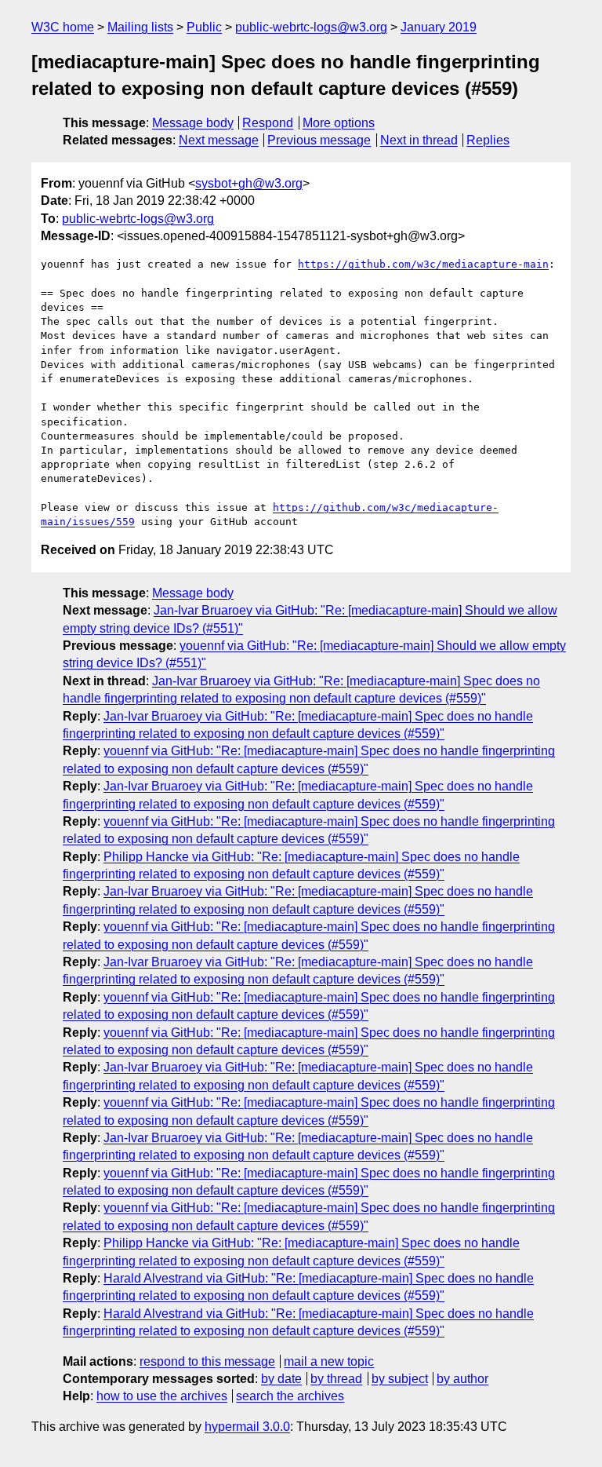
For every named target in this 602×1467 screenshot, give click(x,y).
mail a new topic (329, 1361)
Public (204, 27)
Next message (219, 140)
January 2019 (439, 27)
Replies (488, 140)
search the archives (290, 1396)
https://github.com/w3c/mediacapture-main (423, 264)
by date (281, 1378)
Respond (267, 123)
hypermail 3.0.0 (247, 1426)
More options (339, 123)
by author (462, 1378)
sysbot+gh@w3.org (249, 183)
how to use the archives (161, 1396)
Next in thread (419, 140)
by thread (336, 1378)
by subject (400, 1378)
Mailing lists (140, 27)
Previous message (319, 140)
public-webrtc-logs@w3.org (311, 27)
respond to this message (207, 1361)
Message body (193, 123)
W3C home (62, 27)
